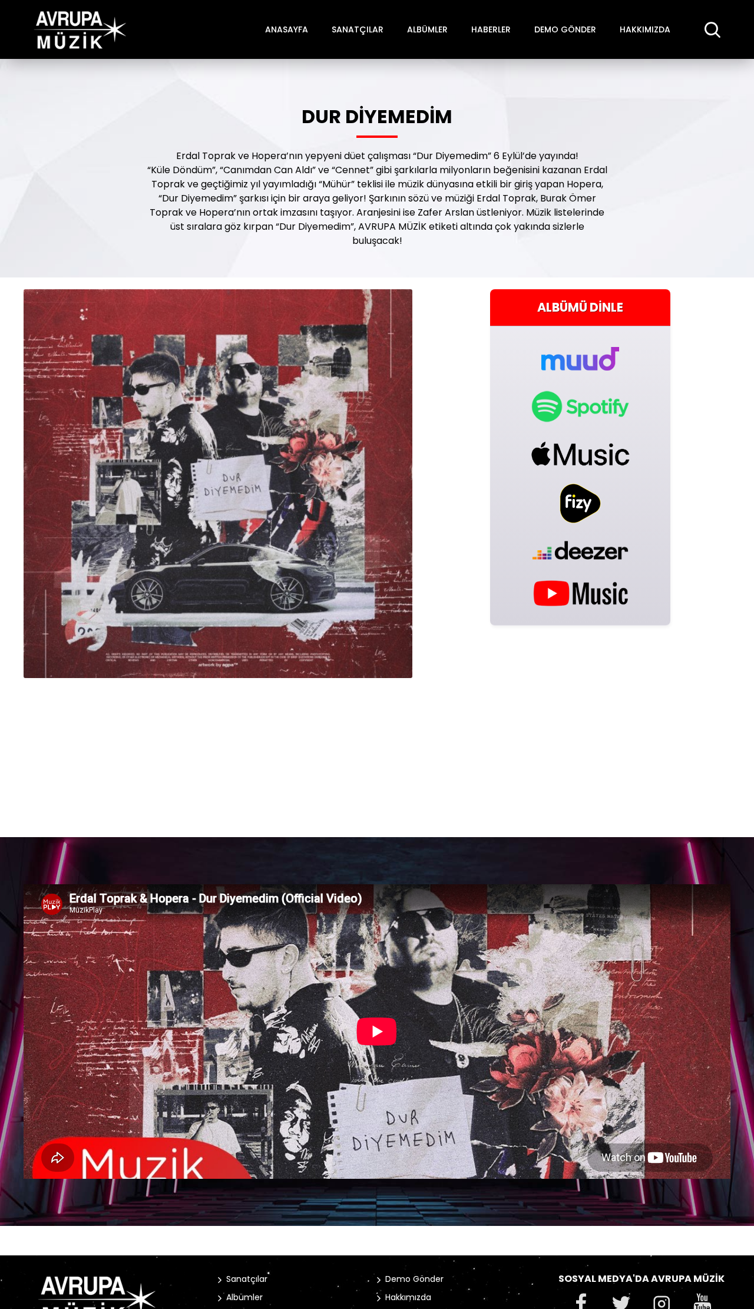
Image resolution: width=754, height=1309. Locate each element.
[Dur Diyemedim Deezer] (580, 550)
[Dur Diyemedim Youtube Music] (580, 592)
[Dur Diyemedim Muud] (580, 352)
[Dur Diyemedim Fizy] (580, 503)
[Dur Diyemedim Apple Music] (580, 453)
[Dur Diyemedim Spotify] (580, 406)
